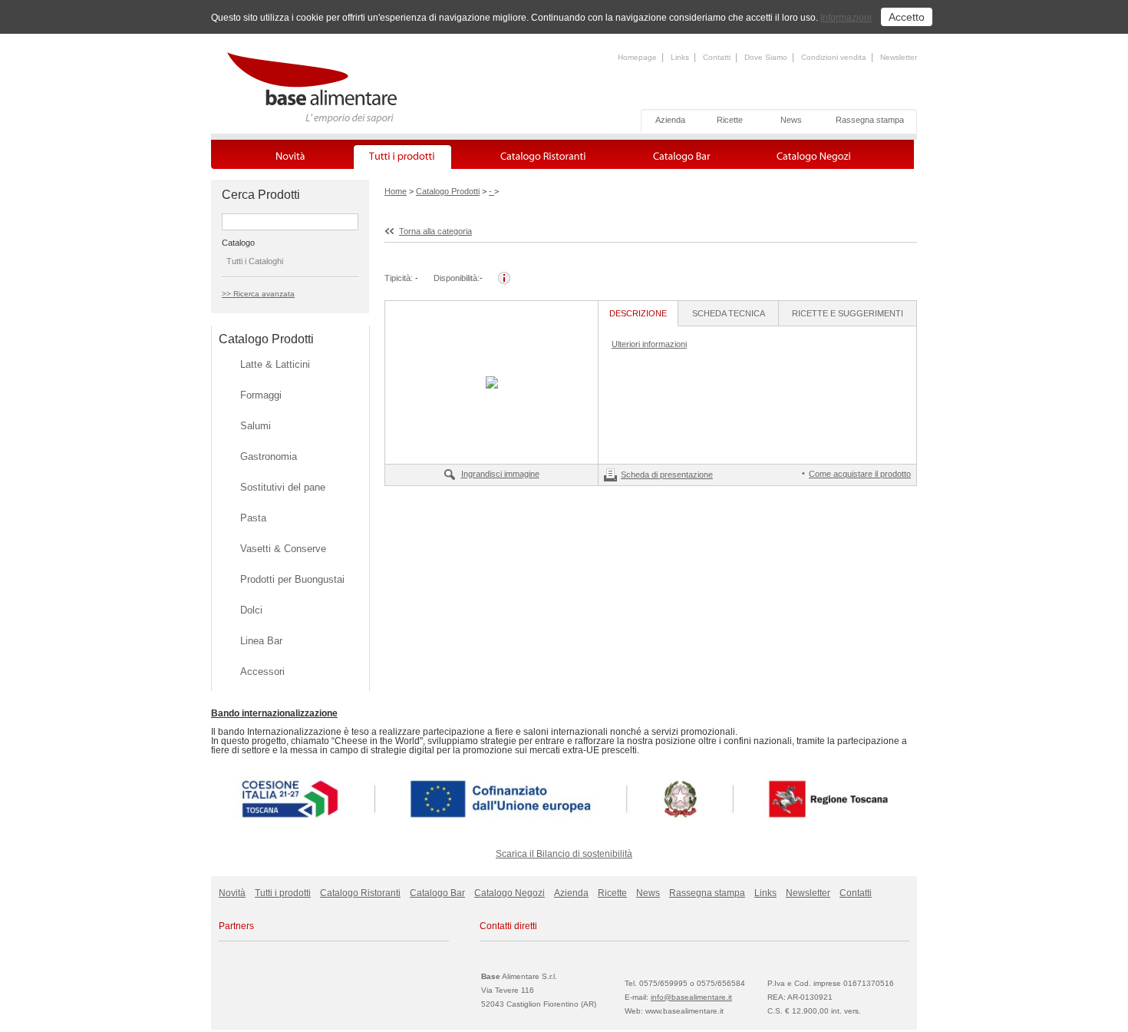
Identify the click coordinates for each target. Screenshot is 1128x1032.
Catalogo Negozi (509, 893)
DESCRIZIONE (638, 313)
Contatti (717, 57)
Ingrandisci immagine (500, 473)
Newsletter (898, 57)
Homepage (637, 57)
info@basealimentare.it (691, 997)
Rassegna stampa (870, 119)
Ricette (730, 119)
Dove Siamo (765, 57)
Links (680, 57)
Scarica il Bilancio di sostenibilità (564, 853)
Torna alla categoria (435, 231)
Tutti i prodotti (283, 893)
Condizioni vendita (833, 57)
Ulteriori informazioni (649, 344)
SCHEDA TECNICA (728, 313)
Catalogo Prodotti (448, 191)
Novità (232, 893)
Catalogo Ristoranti (360, 893)
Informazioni (846, 17)
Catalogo (238, 242)
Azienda (670, 119)
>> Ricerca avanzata (258, 293)
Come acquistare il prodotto (860, 473)
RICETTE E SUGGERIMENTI (847, 313)
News (791, 119)
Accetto (907, 17)
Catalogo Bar (437, 893)
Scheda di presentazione (667, 474)
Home (395, 191)
